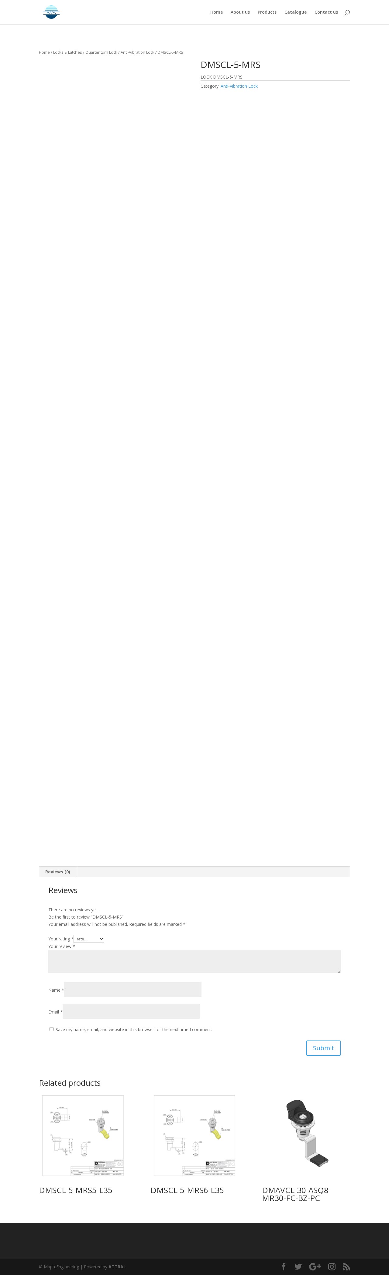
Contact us (326, 12)
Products (267, 12)
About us (240, 12)
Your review (61, 946)
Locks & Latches (67, 52)
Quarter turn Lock (101, 52)
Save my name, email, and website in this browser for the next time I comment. (134, 1029)
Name (56, 990)
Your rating (61, 939)
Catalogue (295, 12)
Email (55, 1012)
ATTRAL (117, 1267)
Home (216, 12)
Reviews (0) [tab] (57, 872)
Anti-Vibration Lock (137, 52)
